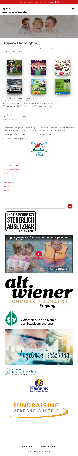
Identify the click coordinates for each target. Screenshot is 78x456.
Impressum (45, 446)
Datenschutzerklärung (28, 446)
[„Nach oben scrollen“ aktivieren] (74, 451)
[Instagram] (58, 2)
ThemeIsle (47, 451)
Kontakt (55, 446)
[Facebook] (55, 2)
